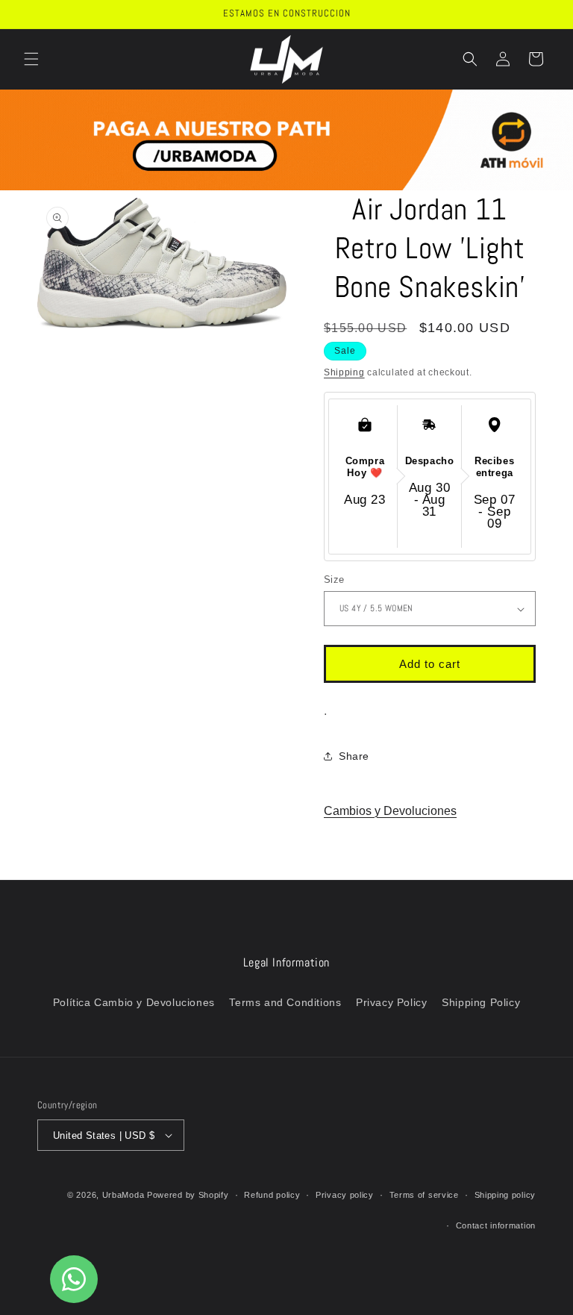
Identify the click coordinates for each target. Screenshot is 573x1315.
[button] (31, 59)
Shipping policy (505, 1194)
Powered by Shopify (188, 1194)
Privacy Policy (391, 1002)
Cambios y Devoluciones (390, 811)
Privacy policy (345, 1194)
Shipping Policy (481, 1002)
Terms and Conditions (285, 1002)
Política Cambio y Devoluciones (134, 1002)
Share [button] (354, 756)
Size (334, 579)
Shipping (344, 372)
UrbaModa (124, 1194)
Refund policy (272, 1194)
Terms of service (424, 1194)
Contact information (496, 1225)
